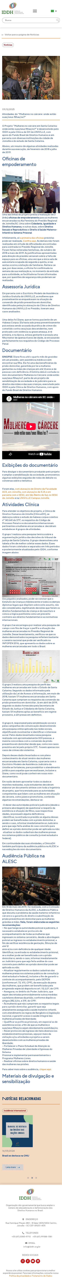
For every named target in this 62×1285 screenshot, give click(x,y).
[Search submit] (57, 20)
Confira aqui (29, 240)
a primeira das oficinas (32, 237)
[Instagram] (23, 1261)
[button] (35, 11)
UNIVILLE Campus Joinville (34, 498)
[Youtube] (33, 1261)
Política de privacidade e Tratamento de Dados (30, 1276)
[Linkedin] (38, 1261)
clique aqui (45, 1069)
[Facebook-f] (28, 1261)
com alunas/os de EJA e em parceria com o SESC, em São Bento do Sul (26, 493)
